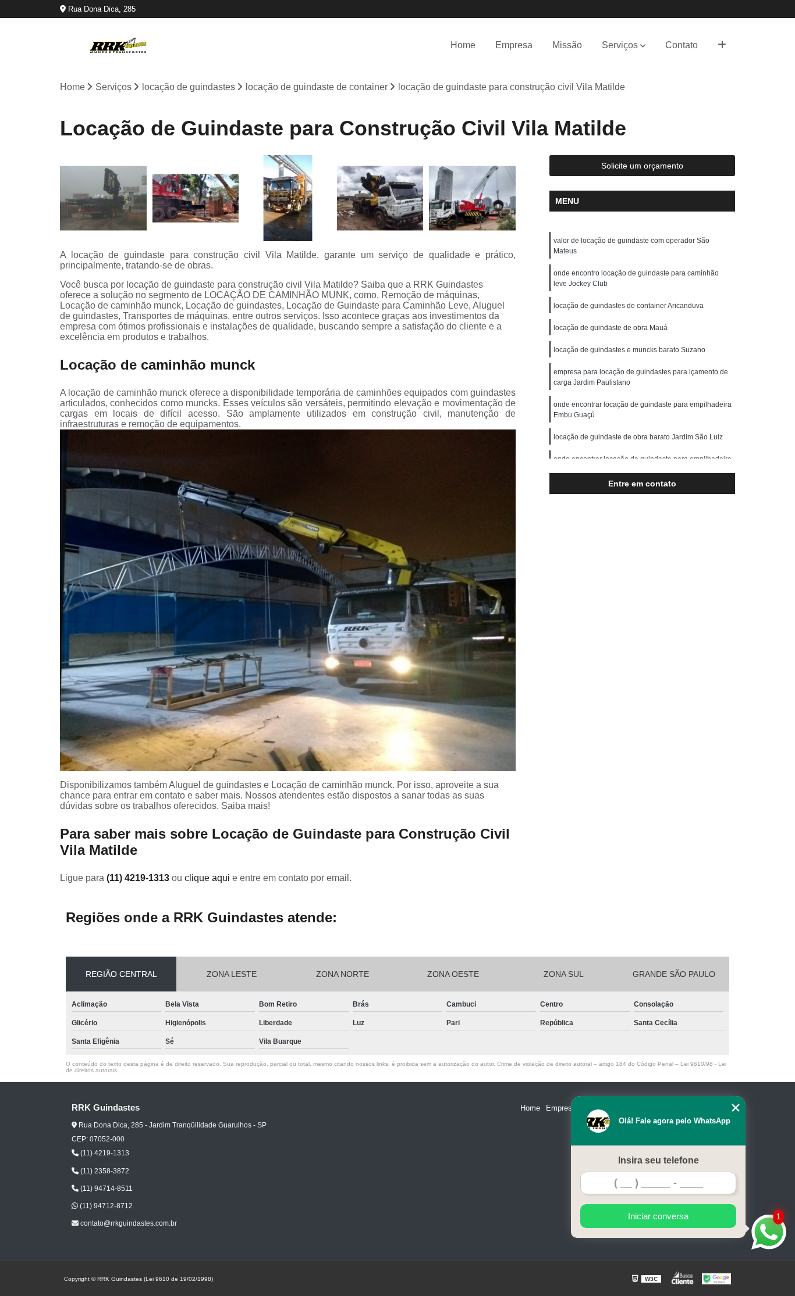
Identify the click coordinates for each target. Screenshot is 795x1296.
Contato (681, 45)
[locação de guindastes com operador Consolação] (103, 198)
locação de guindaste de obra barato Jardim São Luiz (638, 437)
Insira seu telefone (658, 1160)
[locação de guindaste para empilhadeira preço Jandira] (195, 198)
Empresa (514, 45)
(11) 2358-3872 (104, 1171)
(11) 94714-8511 (106, 1188)
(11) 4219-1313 (139, 878)
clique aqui (207, 878)
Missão (567, 45)
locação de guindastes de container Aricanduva (628, 306)
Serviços (620, 45)
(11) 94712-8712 (105, 1206)
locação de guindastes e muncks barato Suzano (629, 350)
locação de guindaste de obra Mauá (610, 328)
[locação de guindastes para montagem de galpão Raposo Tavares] (287, 198)
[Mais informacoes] (722, 45)
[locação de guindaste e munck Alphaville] (380, 198)
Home (462, 45)
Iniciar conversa (658, 1216)
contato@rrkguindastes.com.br (128, 1223)
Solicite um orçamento (642, 165)
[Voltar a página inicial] (118, 45)
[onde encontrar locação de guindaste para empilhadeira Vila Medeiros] (472, 198)
